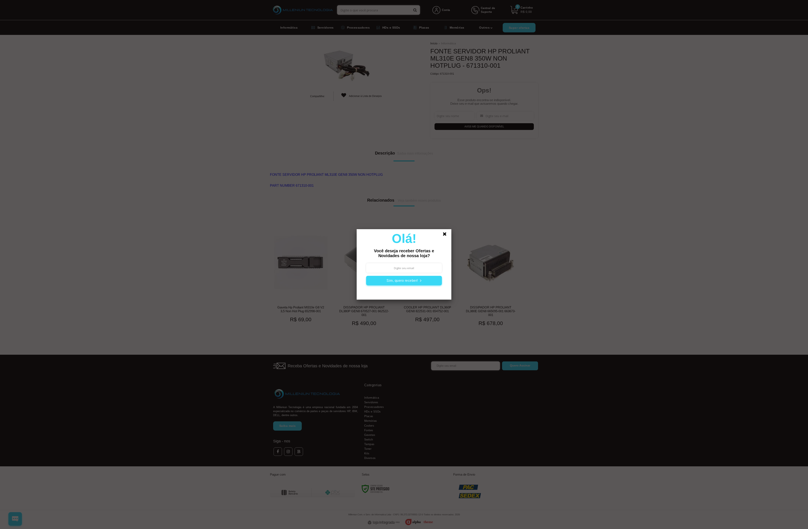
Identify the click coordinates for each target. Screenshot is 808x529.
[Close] (446, 235)
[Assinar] (404, 280)
